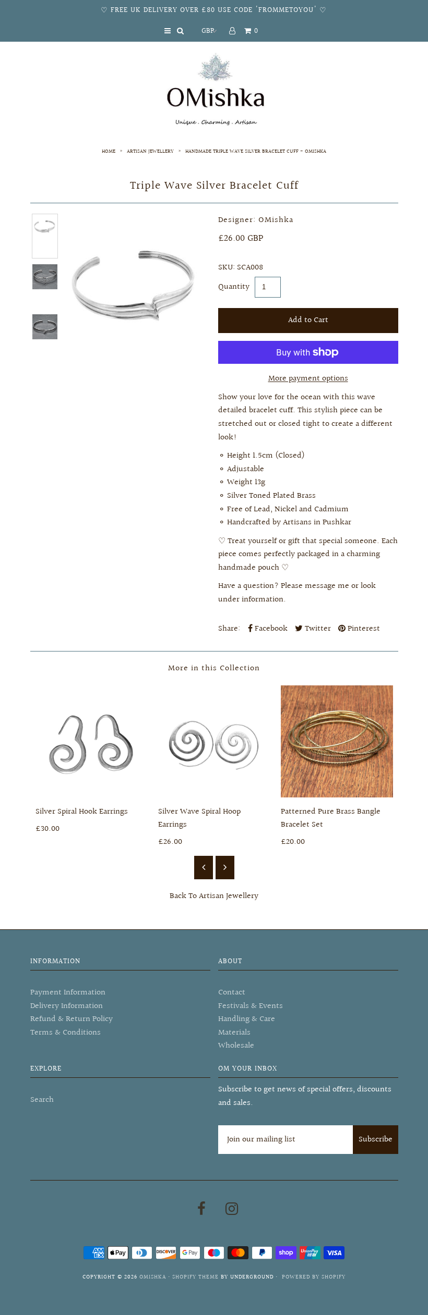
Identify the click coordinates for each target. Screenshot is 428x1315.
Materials (234, 1032)
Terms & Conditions (65, 1032)
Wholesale (236, 1045)
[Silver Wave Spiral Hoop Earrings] (214, 741)
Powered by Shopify (314, 1277)
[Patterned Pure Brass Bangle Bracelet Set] (337, 741)
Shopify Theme (195, 1277)
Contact (231, 992)
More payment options (308, 378)
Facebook (270, 628)
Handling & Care (246, 1019)
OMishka (152, 1277)
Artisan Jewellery (150, 151)
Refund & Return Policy (71, 1019)
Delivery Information (66, 1006)
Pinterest (363, 628)
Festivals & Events (250, 1006)
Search (42, 1100)
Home (108, 151)
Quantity (233, 286)
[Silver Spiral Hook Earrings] (91, 741)
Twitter (317, 628)
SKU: (226, 267)
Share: (229, 628)
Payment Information (67, 992)
